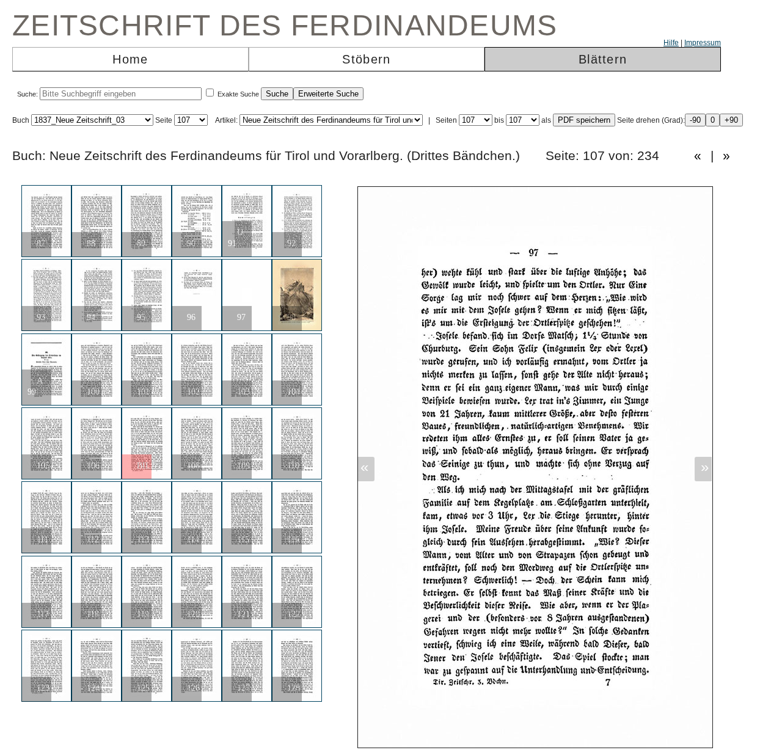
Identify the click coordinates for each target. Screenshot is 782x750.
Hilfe (671, 42)
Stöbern (366, 59)
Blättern (603, 59)
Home (130, 59)
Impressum (702, 42)
